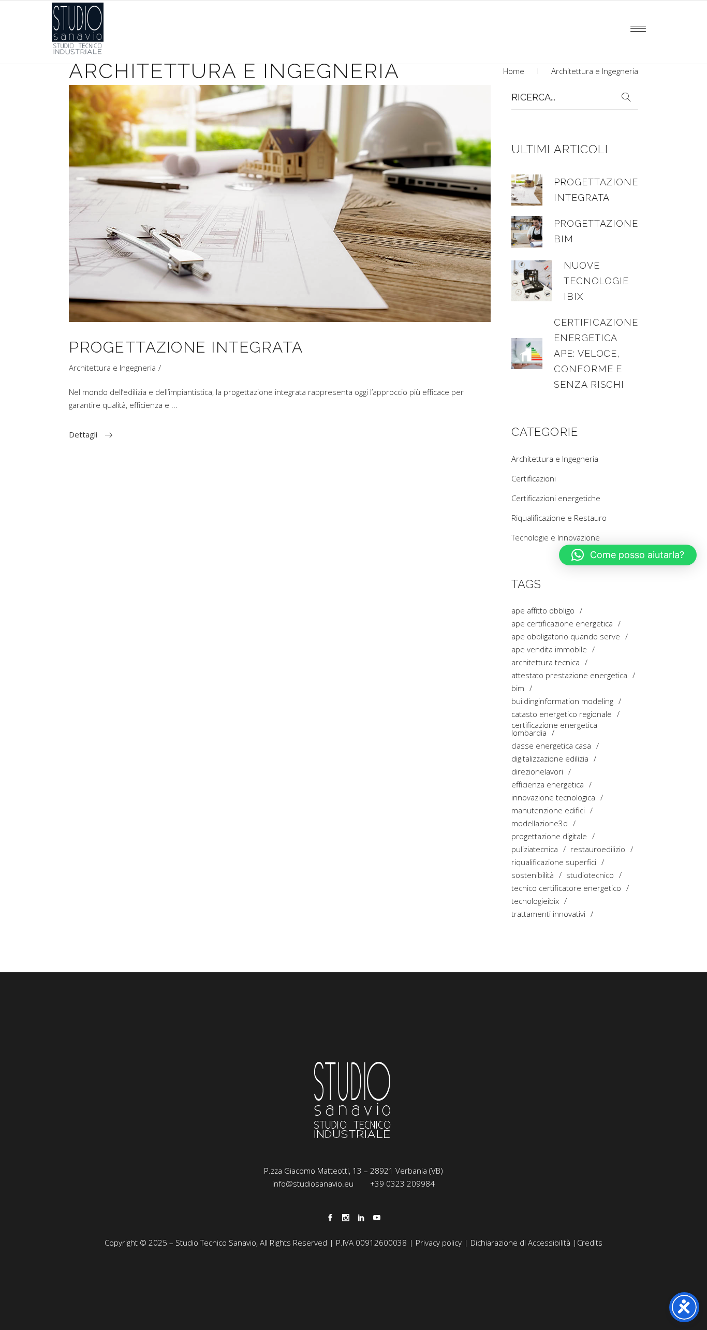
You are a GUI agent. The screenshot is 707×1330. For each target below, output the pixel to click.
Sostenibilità (532, 875)
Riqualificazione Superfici (553, 862)
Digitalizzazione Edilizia (549, 759)
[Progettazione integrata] (280, 203)
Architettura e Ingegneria (112, 367)
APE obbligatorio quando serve (565, 636)
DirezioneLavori (537, 772)
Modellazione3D (539, 823)
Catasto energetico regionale (561, 714)
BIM (517, 688)
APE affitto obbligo (543, 611)
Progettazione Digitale (549, 836)
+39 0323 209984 (402, 1183)
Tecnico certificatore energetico (566, 888)
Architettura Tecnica (545, 662)
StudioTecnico (590, 875)
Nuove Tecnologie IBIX (596, 281)
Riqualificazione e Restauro (559, 518)
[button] (628, 555)
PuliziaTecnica (534, 849)
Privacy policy (439, 1242)
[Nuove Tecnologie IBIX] (531, 280)
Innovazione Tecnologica (553, 797)
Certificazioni (533, 478)
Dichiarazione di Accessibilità (520, 1242)
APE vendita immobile (549, 649)
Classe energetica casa (551, 746)
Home (513, 71)
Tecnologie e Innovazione (555, 537)
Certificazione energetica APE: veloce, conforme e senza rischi (596, 353)
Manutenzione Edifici (548, 810)
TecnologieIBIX (535, 901)
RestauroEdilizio (597, 849)
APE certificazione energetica (562, 623)
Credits (589, 1242)
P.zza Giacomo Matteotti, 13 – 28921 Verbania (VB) (353, 1170)
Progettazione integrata (186, 347)
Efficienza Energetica (547, 784)
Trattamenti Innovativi (548, 914)
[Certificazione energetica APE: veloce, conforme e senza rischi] (526, 353)
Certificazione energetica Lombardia (554, 729)
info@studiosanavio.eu (313, 1183)
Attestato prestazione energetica (569, 675)
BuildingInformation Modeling (562, 701)
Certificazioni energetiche (555, 498)
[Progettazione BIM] (526, 231)
